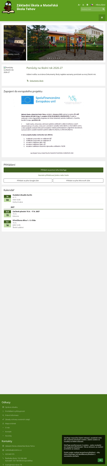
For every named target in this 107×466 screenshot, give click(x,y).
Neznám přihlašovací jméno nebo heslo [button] (53, 175)
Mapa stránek (10, 423)
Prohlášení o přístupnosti (15, 411)
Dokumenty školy (36, 81)
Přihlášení (100, 5)
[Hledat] (103, 9)
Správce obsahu (11, 407)
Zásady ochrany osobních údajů (17, 419)
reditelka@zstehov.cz (13, 450)
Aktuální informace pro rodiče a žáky (28, 50)
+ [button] (79, 5)
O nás (7, 427)
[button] (87, 5)
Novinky (8, 436)
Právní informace (11, 415)
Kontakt (8, 431)
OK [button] (100, 460)
